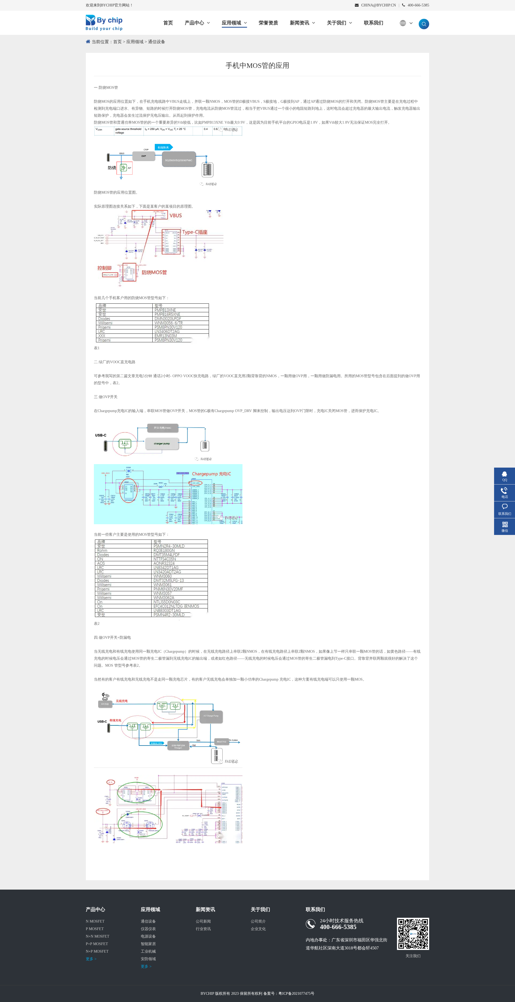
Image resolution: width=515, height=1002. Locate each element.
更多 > (91, 959)
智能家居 (148, 944)
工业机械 (148, 951)
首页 (168, 22)
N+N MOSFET (97, 936)
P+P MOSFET (97, 944)
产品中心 (194, 22)
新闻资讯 (299, 22)
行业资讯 (203, 929)
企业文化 (258, 929)
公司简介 (258, 921)
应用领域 (231, 22)
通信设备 (156, 41)
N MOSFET (95, 921)
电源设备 (148, 936)
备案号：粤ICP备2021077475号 (288, 994)
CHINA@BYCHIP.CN (378, 5)
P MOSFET (95, 929)
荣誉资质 (268, 22)
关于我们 (336, 22)
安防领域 (148, 959)
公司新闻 (203, 921)
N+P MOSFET (97, 951)
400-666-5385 (418, 5)
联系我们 (373, 22)
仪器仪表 (148, 929)
